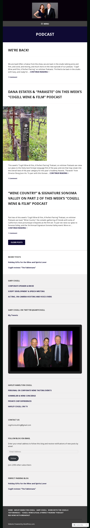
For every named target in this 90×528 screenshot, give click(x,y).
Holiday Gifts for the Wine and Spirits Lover (27, 262)
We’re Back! (18, 50)
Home (10, 510)
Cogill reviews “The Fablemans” (22, 267)
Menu (46, 24)
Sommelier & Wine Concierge (22, 396)
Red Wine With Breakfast (19, 515)
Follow (13, 458)
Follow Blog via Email (19, 438)
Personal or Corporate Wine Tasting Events (30, 390)
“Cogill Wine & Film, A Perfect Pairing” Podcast (43, 513)
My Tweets (13, 315)
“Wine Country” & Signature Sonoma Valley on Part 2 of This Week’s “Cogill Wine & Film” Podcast (43, 198)
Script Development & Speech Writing (26, 291)
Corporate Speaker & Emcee (21, 286)
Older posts (16, 242)
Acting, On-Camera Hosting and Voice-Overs (30, 296)
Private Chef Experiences (20, 401)
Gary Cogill (41, 510)
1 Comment (12, 77)
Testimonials (14, 513)
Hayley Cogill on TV (18, 406)
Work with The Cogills (58, 510)
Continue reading (39, 72)
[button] (40, 365)
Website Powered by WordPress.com (21, 524)
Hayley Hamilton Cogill (24, 510)
